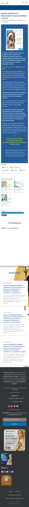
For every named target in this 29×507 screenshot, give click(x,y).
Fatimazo (4, 215)
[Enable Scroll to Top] (26, 504)
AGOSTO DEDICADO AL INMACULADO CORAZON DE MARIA (12, 212)
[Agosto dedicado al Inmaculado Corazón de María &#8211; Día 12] (6, 184)
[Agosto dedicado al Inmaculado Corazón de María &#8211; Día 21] (6, 197)
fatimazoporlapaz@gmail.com (15, 398)
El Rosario (17, 491)
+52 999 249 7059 (17, 401)
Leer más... (6, 303)
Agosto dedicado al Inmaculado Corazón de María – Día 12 (6, 189)
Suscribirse (14, 424)
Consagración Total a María (14, 495)
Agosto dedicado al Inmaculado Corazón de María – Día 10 (19, 189)
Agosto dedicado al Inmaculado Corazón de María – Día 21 (6, 203)
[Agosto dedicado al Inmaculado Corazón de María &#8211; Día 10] (19, 184)
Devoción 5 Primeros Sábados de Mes (14, 498)
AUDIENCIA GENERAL (7, 283)
